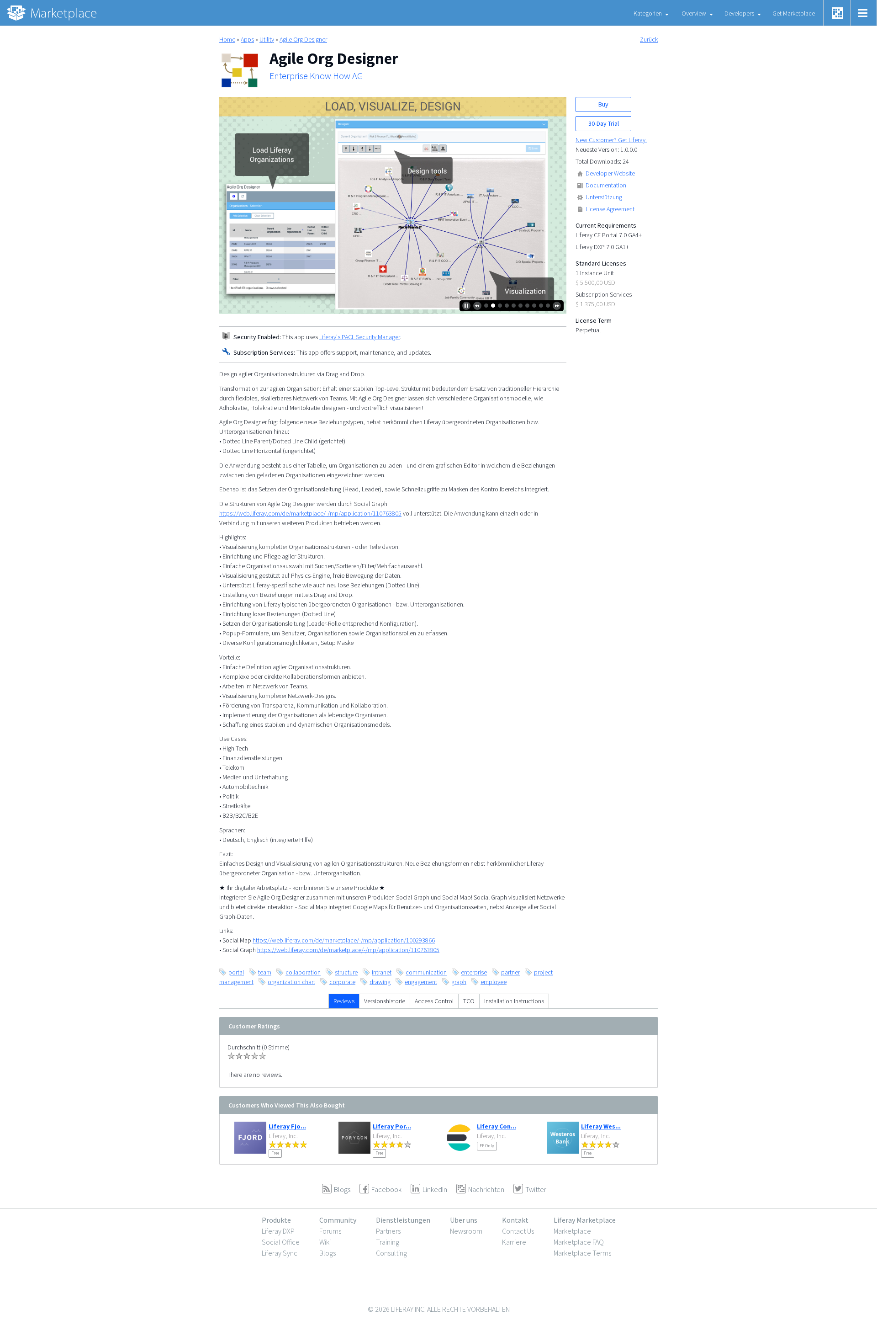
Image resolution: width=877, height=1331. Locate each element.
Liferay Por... (392, 1126)
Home (227, 39)
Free (275, 1153)
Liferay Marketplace (585, 1220)
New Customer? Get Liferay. (611, 140)
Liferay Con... (496, 1126)
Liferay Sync (279, 1252)
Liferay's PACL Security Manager (359, 337)
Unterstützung (604, 197)
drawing (380, 982)
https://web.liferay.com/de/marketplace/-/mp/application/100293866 (344, 940)
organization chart (291, 982)
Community (337, 1220)
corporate (342, 982)
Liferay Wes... (601, 1126)
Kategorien (648, 13)
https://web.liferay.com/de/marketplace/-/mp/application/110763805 (310, 513)
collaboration (303, 972)
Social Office (281, 1241)
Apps (247, 39)
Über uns (463, 1220)
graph (458, 982)
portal (236, 972)
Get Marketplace (793, 13)
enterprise (474, 972)
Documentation (606, 185)
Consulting (391, 1252)
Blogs (327, 1252)
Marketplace (572, 1230)
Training (387, 1241)
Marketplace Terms (582, 1252)
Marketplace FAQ (579, 1241)
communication (426, 972)
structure (346, 972)
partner (510, 972)
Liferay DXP (278, 1230)
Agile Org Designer (303, 39)
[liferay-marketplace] (52, 13)
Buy (603, 104)
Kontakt (515, 1220)
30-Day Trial (603, 123)
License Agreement (610, 209)
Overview (694, 13)
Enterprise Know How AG (316, 76)
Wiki (325, 1241)
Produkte (276, 1220)
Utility (266, 39)
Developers (739, 13)
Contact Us (518, 1230)
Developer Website (610, 173)
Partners (388, 1230)
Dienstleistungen (403, 1220)
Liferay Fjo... (287, 1126)
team (264, 972)
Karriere (514, 1241)
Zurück (649, 39)
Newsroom (466, 1230)
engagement (421, 982)
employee (494, 982)
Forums (330, 1230)
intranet (381, 972)
